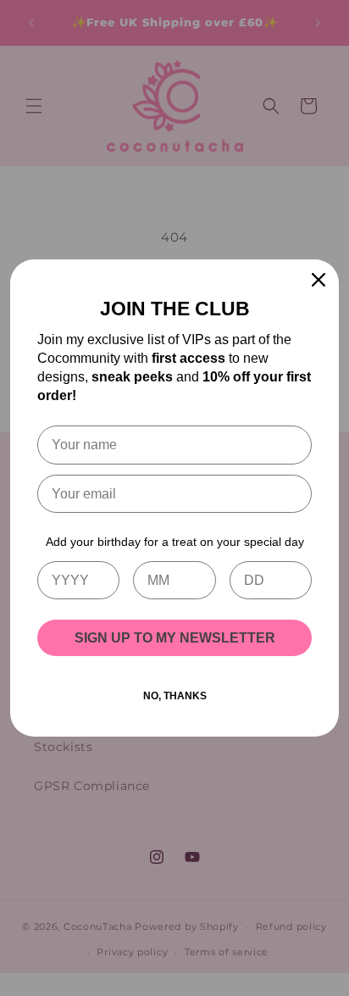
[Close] (318, 279)
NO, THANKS (175, 696)
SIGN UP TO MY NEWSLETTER (175, 638)
